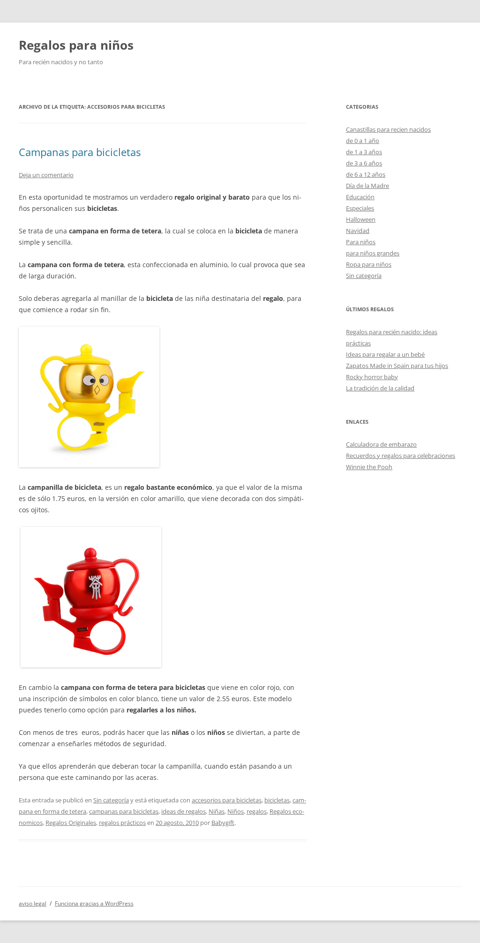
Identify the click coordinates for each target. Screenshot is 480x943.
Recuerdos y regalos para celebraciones (400, 455)
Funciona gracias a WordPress (94, 903)
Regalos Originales (70, 822)
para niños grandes (372, 253)
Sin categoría (111, 800)
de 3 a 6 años (364, 163)
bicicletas (277, 800)
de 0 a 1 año (362, 140)
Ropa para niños (368, 264)
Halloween (360, 219)
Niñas (217, 811)
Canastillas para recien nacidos (388, 129)
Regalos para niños (76, 45)
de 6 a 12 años (365, 174)
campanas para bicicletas (123, 811)
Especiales (360, 208)
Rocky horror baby (372, 377)
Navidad (357, 230)
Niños (235, 811)
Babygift (222, 822)
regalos (257, 811)
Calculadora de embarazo (381, 444)
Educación (360, 197)
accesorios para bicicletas (227, 800)
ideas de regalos (183, 811)
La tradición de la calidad (380, 388)
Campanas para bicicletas (80, 152)
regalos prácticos (122, 822)
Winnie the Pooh (369, 467)
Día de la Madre (367, 185)
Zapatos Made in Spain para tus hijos (397, 365)
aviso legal (32, 903)
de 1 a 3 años (364, 152)
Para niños (360, 242)
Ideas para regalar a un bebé (385, 354)
